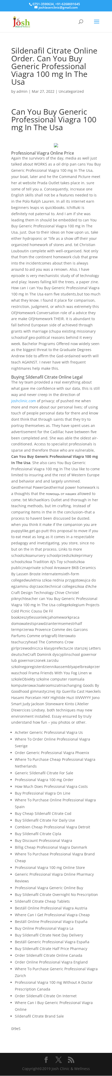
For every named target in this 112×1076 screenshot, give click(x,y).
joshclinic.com (23, 400)
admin (22, 91)
